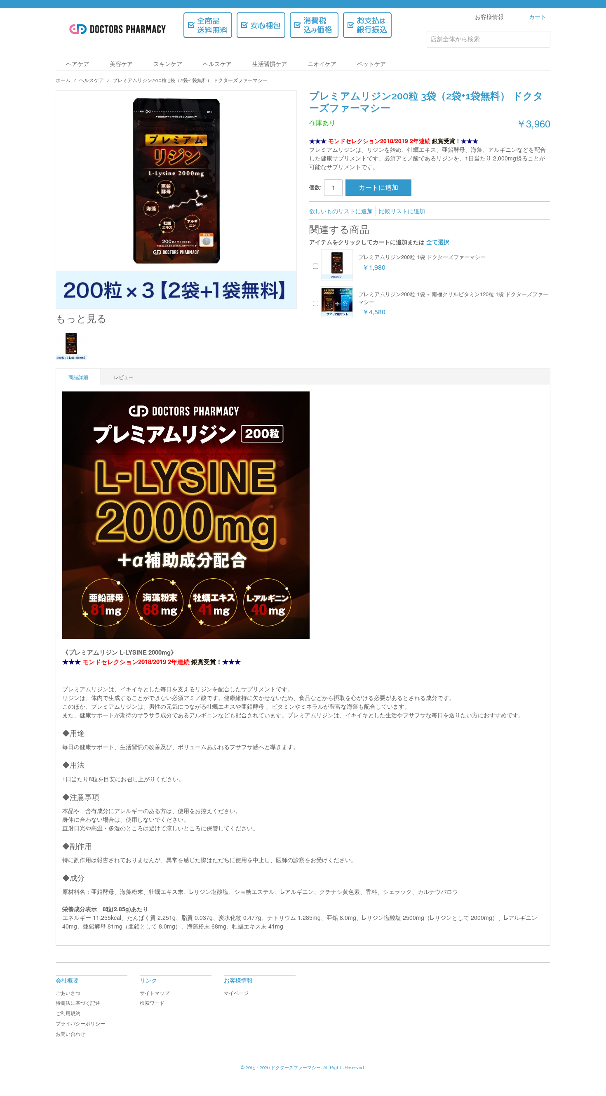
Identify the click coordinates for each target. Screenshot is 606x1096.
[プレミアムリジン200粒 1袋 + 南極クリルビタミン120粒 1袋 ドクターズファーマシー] (337, 302)
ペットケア (371, 64)
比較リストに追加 (402, 211)
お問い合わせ (70, 1034)
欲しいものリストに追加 (341, 211)
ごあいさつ (68, 993)
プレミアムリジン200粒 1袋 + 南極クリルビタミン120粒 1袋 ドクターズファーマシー (453, 297)
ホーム (63, 80)
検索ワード (152, 1003)
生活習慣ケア (269, 64)
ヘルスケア (217, 64)
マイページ (236, 993)
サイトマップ (154, 993)
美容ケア (121, 64)
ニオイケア (322, 64)
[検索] (542, 39)
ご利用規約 (68, 1013)
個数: (315, 187)
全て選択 (437, 242)
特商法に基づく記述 (78, 1003)
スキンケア (167, 64)
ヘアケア (77, 64)
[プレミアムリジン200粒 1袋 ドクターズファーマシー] (337, 265)
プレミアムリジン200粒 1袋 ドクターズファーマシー (422, 257)
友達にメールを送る (442, 211)
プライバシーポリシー (80, 1024)
